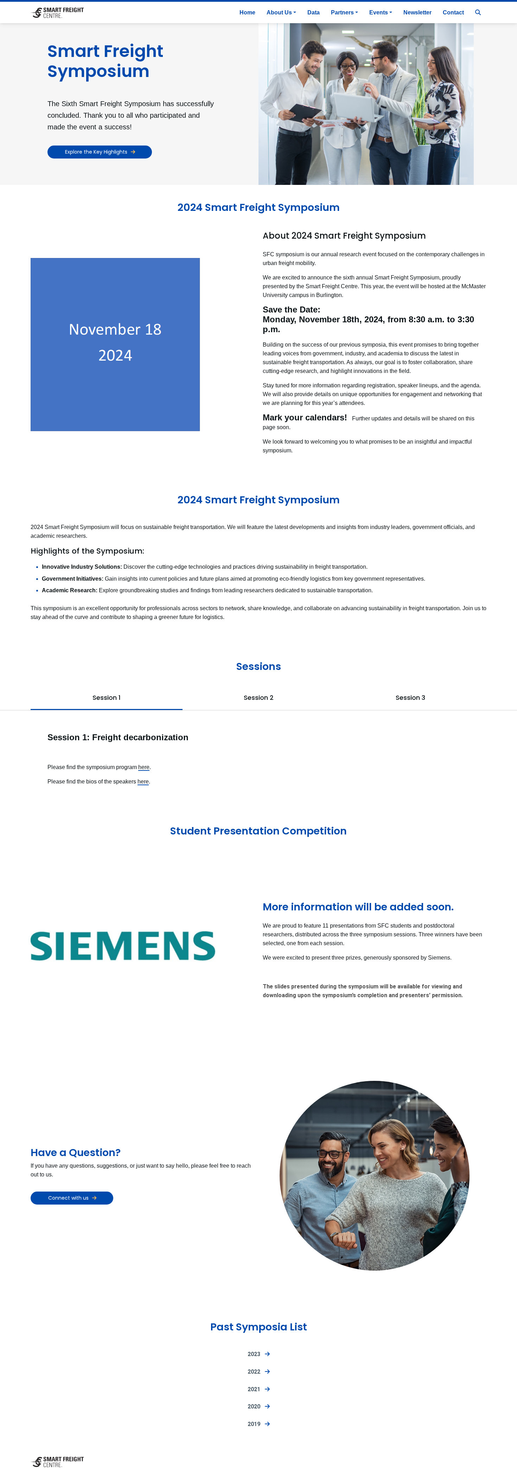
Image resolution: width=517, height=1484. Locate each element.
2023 (256, 1354)
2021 (256, 1389)
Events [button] (378, 12)
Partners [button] (342, 12)
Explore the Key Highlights (96, 151)
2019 (256, 1424)
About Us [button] (279, 12)
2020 (256, 1406)
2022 (256, 1371)
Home (247, 12)
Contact (453, 12)
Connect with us (68, 1197)
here (143, 767)
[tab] (107, 699)
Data (313, 12)
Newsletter (417, 12)
